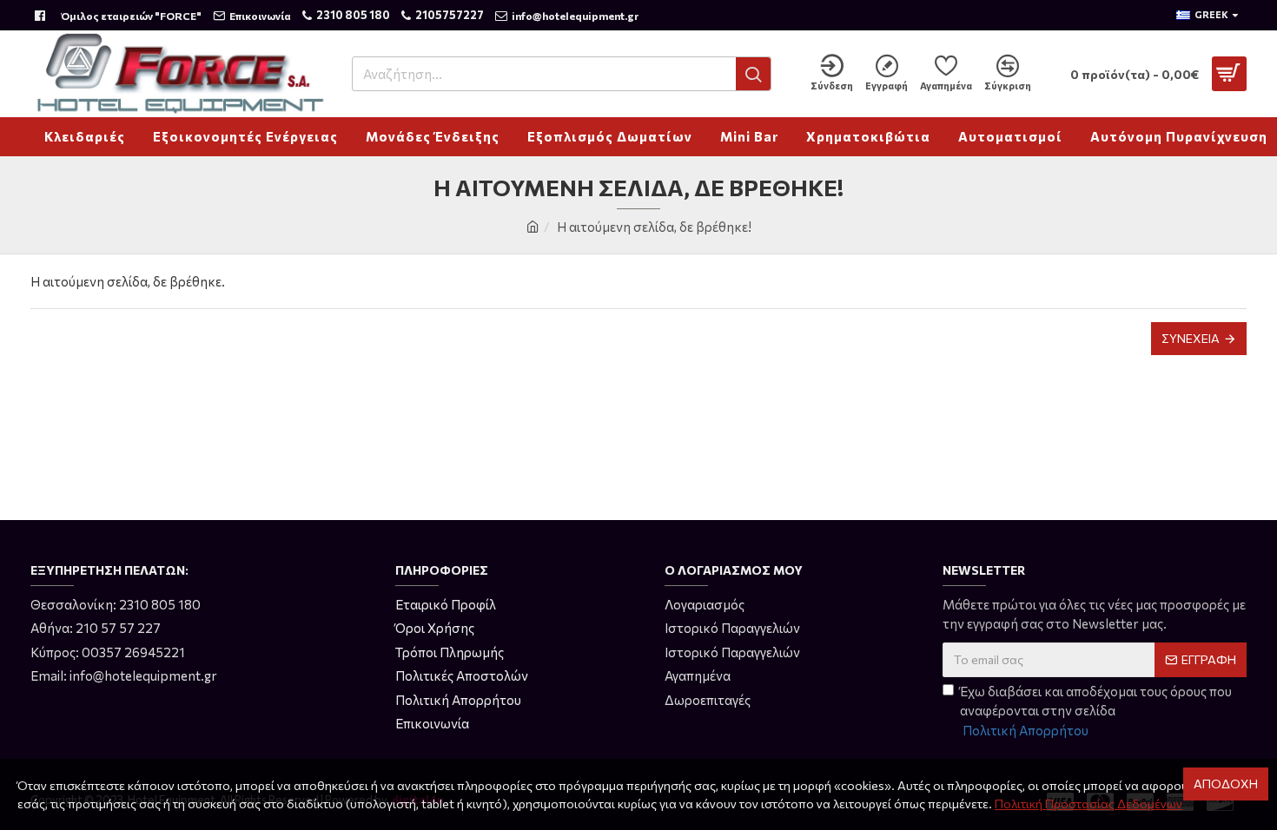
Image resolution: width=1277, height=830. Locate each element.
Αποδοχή (1226, 783)
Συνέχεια (1190, 338)
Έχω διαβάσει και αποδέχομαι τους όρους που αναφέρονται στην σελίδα (1096, 710)
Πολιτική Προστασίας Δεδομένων (1088, 803)
